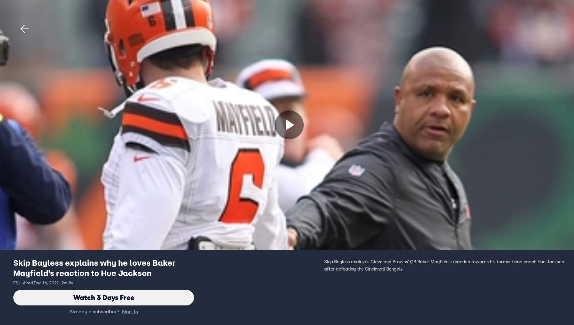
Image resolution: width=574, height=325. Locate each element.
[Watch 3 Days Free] (289, 124)
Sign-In (130, 311)
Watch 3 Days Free (103, 297)
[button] (25, 29)
